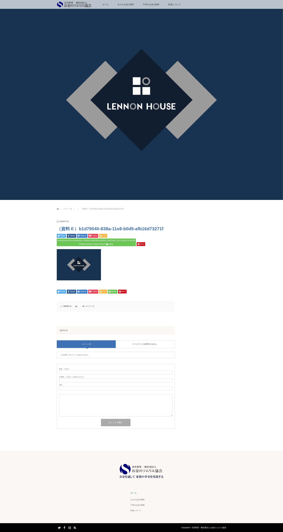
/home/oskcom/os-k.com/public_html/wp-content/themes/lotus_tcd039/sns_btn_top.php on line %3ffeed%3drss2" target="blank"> (96, 242)
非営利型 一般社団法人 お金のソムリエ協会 (209, 528)
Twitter (59, 527)
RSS (74, 527)
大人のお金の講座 (125, 4)
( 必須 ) (64, 369)
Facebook (64, 527)
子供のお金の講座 (151, 4)
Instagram (69, 527)
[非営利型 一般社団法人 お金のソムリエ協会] (141, 478)
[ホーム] (58, 205)
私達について (174, 4)
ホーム (105, 4)
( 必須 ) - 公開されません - (72, 377)
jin (70, 306)
